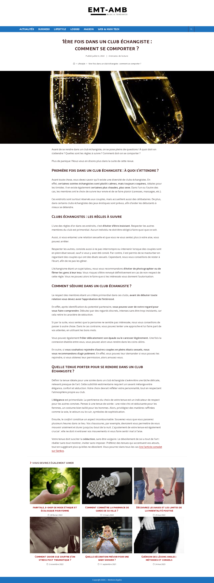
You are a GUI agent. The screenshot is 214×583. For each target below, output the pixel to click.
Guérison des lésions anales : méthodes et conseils (159, 558)
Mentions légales (115, 580)
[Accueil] (74, 63)
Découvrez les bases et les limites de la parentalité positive (159, 509)
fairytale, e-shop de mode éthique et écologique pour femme (55, 509)
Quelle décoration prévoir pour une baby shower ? (107, 558)
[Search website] (191, 29)
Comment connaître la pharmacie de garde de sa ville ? (107, 509)
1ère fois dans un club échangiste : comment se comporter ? (114, 63)
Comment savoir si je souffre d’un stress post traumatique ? (55, 558)
